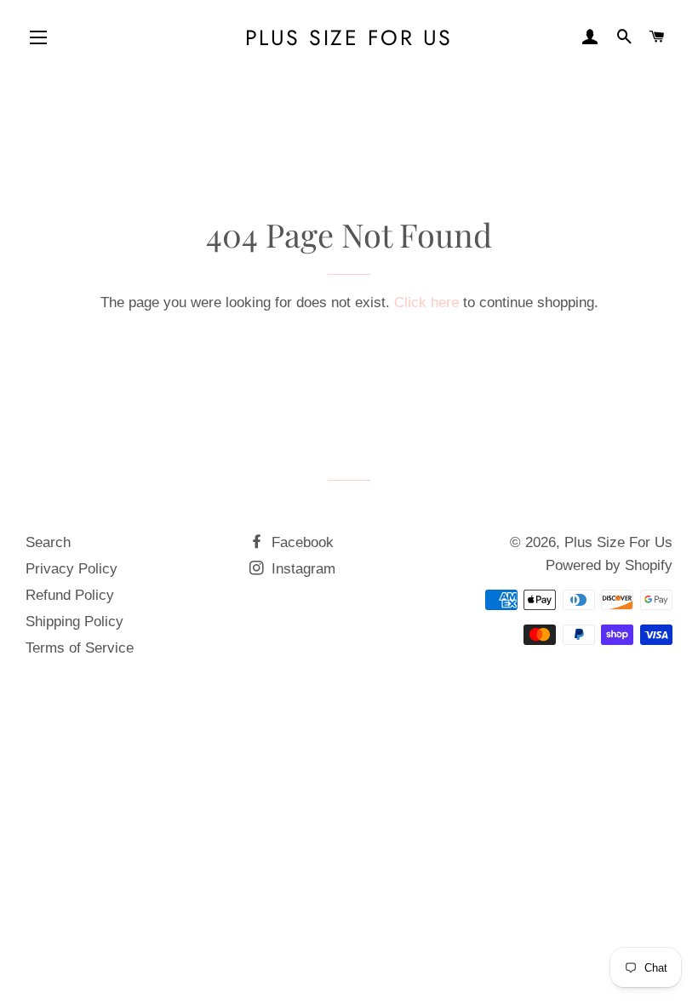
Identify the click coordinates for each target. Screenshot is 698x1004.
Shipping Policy (74, 621)
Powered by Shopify (609, 565)
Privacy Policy (71, 569)
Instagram (301, 569)
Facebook (300, 542)
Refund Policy (70, 595)
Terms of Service (80, 648)
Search (48, 542)
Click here (426, 302)
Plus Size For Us (349, 38)
